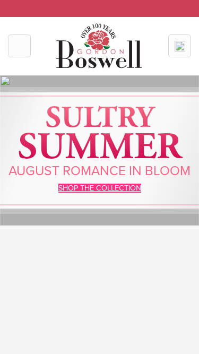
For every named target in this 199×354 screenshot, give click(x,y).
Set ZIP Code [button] (125, 6)
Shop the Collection (99, 188)
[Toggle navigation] (19, 45)
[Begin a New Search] (179, 45)
